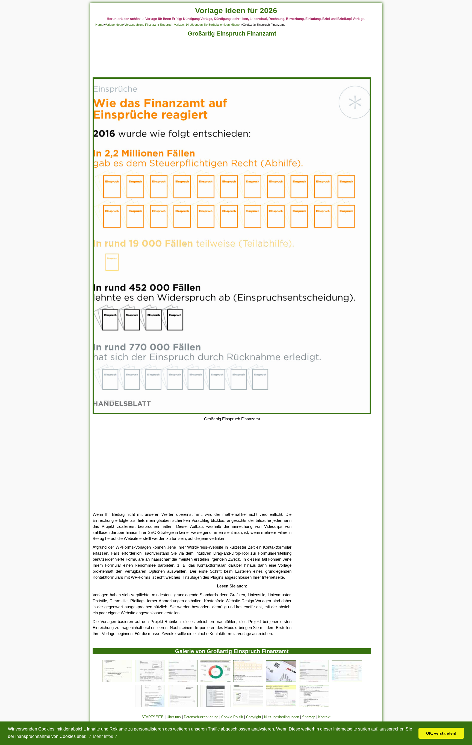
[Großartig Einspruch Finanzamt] (232, 413)
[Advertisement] (232, 58)
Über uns (174, 717)
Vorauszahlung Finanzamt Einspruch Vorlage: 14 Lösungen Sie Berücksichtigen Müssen (183, 24)
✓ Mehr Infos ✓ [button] (103, 736)
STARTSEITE (152, 717)
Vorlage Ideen (114, 24)
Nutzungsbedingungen (281, 717)
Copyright (253, 717)
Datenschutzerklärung (201, 717)
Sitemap (308, 717)
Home (99, 24)
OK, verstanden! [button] (441, 733)
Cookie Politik (232, 717)
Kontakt (324, 717)
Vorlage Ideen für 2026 (236, 10)
